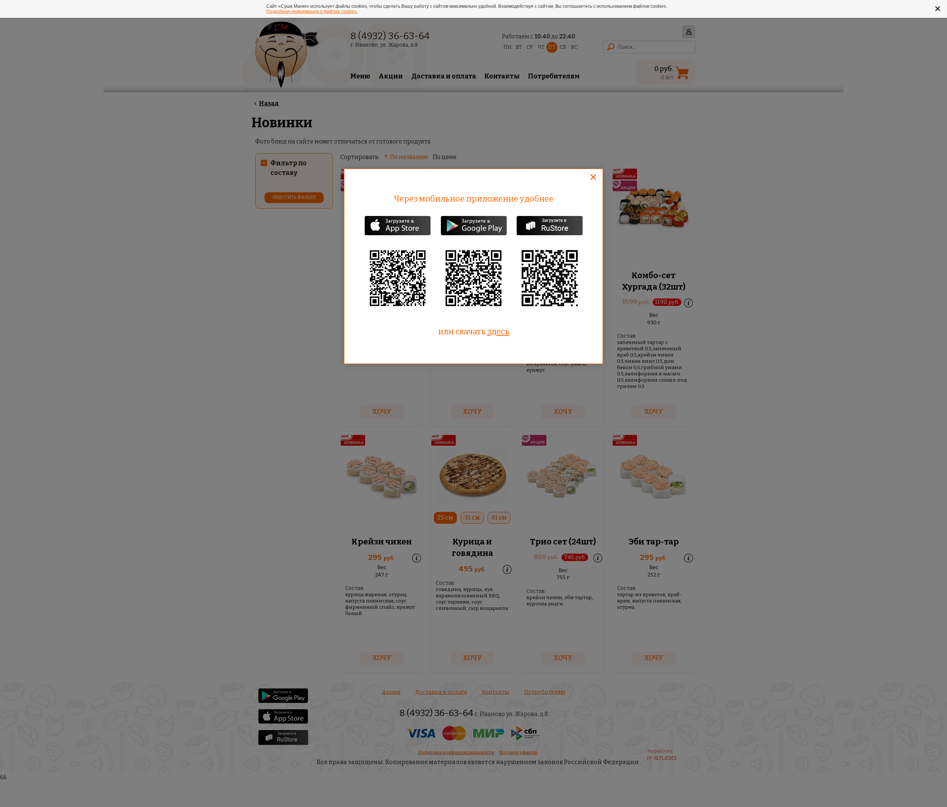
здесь (498, 332)
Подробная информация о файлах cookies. (312, 11)
